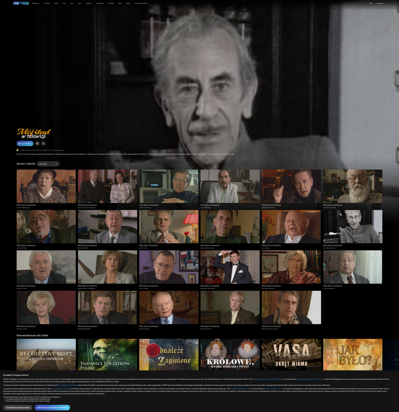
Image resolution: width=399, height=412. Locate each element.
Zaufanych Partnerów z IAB (240, 389)
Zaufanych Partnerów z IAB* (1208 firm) (268, 379)
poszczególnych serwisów (67, 385)
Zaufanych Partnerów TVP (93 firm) (310, 379)
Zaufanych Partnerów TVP (273, 389)
